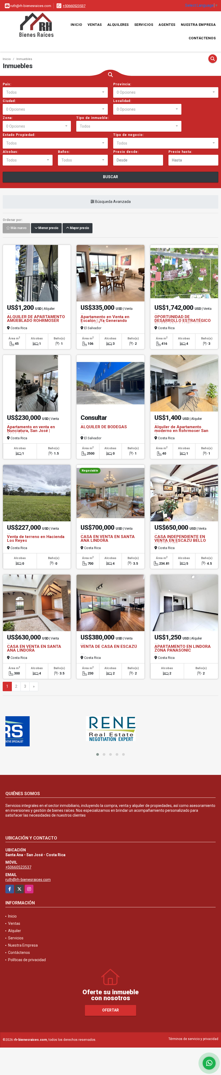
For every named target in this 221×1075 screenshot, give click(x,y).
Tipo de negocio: (128, 135)
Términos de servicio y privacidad (193, 1039)
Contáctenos (202, 38)
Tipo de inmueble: (92, 118)
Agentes (166, 25)
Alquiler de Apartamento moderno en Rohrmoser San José (181, 430)
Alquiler (14, 931)
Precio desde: (126, 152)
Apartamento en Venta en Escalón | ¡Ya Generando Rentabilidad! (105, 320)
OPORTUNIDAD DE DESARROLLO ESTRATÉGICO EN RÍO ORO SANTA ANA (182, 320)
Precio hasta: (180, 152)
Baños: (64, 152)
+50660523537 (74, 6)
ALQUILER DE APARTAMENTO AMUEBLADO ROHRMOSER (36, 318)
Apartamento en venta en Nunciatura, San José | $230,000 (31, 430)
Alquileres (118, 25)
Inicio (76, 25)
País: (7, 84)
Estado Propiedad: (19, 135)
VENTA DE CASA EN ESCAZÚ (109, 646)
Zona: (8, 118)
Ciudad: (9, 101)
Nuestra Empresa (198, 25)
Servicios (143, 25)
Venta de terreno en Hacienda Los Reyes (35, 538)
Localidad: (122, 101)
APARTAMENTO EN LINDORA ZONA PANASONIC (182, 648)
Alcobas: (10, 152)
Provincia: (122, 84)
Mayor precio (79, 228)
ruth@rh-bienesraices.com (28, 879)
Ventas (95, 25)
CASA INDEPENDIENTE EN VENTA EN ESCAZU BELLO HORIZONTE (180, 540)
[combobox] (55, 92)
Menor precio (47, 228)
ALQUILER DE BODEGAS (104, 426)
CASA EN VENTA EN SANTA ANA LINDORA (108, 538)
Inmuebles (24, 59)
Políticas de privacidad (27, 960)
